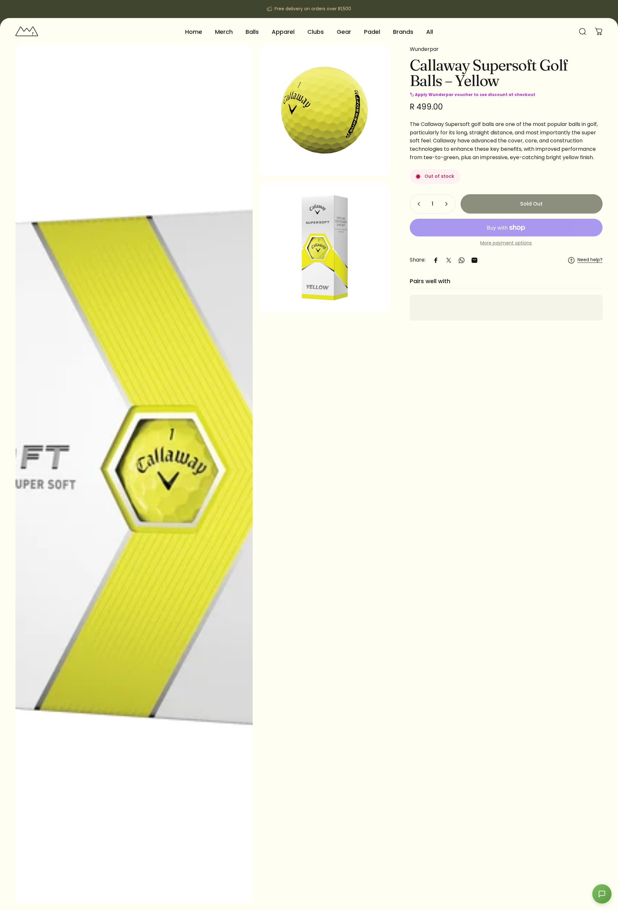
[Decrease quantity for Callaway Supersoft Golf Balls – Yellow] (417, 204)
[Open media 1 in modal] (134, 474)
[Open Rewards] (602, 894)
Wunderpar (424, 49)
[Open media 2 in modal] (324, 110)
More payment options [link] (506, 243)
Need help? (590, 260)
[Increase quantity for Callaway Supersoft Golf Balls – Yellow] (447, 204)
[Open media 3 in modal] (324, 247)
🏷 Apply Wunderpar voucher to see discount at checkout (472, 95)
